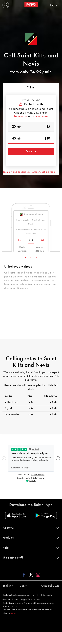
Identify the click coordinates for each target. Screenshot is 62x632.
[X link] (31, 574)
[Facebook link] (25, 574)
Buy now (31, 151)
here (13, 613)
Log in (53, 5)
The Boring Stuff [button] (13, 557)
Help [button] (6, 547)
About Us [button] (8, 527)
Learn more (20, 116)
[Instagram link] (37, 574)
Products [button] (8, 537)
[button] (7, 585)
